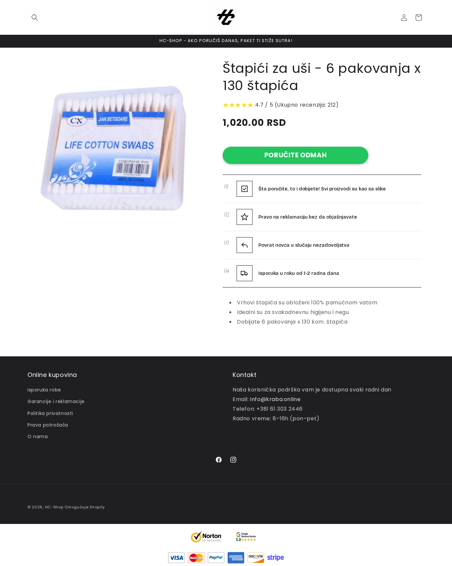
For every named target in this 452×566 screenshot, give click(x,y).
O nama (37, 436)
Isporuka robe (44, 389)
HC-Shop (54, 507)
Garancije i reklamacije (56, 401)
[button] (34, 17)
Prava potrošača (47, 425)
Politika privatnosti (50, 413)
